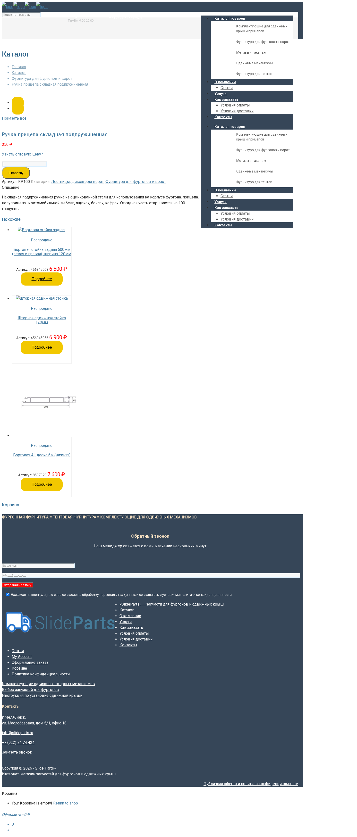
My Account (22, 656)
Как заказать (131, 627)
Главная (19, 67)
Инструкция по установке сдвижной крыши (42, 695)
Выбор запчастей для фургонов (30, 689)
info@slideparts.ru (83, 15)
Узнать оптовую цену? (22, 154)
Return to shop (65, 803)
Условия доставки (136, 639)
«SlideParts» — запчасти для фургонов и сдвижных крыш (171, 604)
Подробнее (42, 279)
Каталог (19, 72)
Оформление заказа (30, 662)
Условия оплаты (134, 633)
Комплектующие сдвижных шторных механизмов (48, 683)
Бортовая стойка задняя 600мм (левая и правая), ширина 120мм (41, 251)
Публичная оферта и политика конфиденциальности (251, 783)
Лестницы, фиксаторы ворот (77, 181)
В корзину (15, 173)
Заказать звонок (17, 752)
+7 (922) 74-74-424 (125, 17)
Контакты (128, 645)
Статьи (18, 650)
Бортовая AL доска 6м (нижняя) (41, 455)
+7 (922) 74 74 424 (18, 742)
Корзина (19, 668)
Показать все (14, 118)
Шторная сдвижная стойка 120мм (42, 320)
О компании (130, 616)
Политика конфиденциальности (41, 674)
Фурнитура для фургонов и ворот (42, 78)
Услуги (125, 621)
